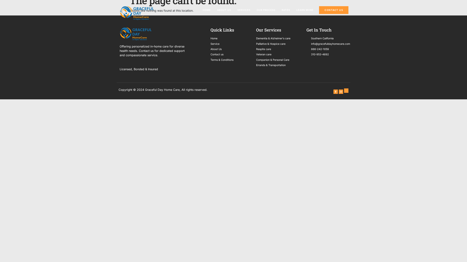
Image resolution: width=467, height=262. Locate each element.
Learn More (304, 10)
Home (207, 10)
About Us (224, 10)
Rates (286, 10)
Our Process (266, 10)
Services (243, 10)
